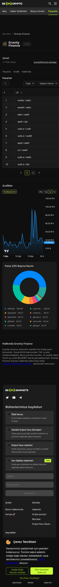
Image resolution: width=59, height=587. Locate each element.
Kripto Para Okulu (41, 523)
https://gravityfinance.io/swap (17, 363)
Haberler (36, 509)
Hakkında (26, 71)
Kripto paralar (39, 514)
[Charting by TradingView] (6, 251)
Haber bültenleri (18, 11)
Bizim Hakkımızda (14, 509)
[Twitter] (7, 398)
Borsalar (6, 33)
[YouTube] (14, 398)
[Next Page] (39, 172)
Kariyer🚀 (10, 514)
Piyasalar (53, 11)
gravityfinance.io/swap (45, 62)
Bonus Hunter (38, 11)
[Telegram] (20, 398)
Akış (4, 11)
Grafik (16, 71)
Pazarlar (7, 71)
